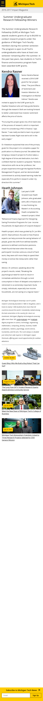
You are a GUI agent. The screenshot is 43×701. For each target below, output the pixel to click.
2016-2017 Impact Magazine (15, 10)
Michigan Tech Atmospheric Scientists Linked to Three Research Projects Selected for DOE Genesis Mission (20, 435)
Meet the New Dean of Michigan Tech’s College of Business (21, 410)
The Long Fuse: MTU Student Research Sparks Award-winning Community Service (20, 386)
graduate (34, 319)
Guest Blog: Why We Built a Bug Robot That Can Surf (21, 362)
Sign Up (36, 695)
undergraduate (22, 319)
